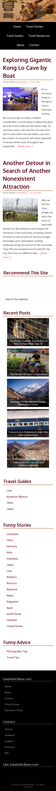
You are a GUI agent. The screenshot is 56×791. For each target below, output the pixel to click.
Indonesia (12, 558)
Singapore (12, 601)
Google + (9, 741)
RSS (7, 753)
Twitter (9, 729)
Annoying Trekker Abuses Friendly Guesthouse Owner (28, 403)
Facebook (10, 735)
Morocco (12, 583)
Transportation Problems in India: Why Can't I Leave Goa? (28, 433)
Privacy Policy (12, 704)
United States (15, 626)
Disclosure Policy (14, 710)
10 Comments (35, 192)
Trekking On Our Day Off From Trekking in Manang (28, 464)
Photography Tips (17, 651)
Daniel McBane (28, 784)
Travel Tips (13, 657)
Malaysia (12, 577)
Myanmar (12, 589)
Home (8, 686)
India (9, 552)
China (10, 502)
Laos (9, 490)
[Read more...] (25, 146)
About (8, 692)
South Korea (14, 614)
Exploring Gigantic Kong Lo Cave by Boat (27, 67)
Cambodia (12, 534)
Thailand (12, 620)
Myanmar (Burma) (17, 496)
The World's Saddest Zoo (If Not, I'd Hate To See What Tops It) (28, 342)
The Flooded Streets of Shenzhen (28, 374)
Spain (10, 608)
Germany (12, 546)
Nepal (10, 595)
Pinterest (10, 747)
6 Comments (35, 82)
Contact (9, 698)
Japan (10, 509)
